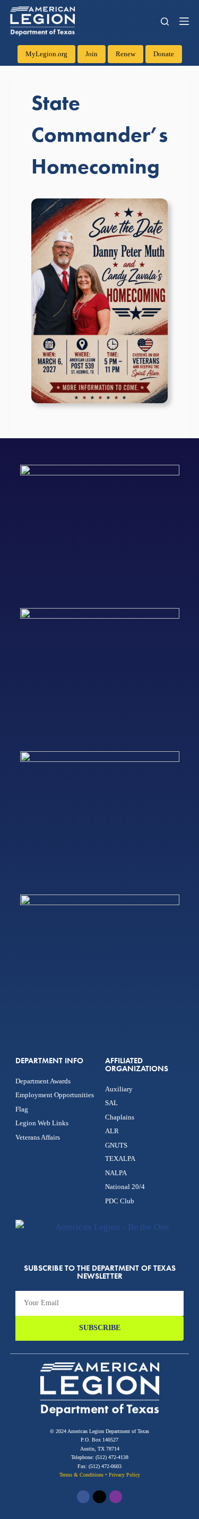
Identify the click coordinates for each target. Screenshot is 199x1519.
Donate (163, 54)
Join (91, 54)
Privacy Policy (124, 1475)
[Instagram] (115, 1496)
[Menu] (184, 21)
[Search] (165, 21)
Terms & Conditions (81, 1475)
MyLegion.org (46, 54)
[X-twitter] (99, 1496)
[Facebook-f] (83, 1496)
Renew (125, 54)
